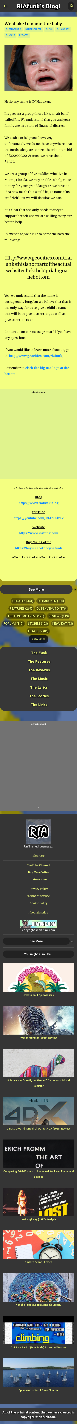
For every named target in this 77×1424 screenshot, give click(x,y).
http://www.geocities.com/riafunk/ (36, 356)
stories (34, 623)
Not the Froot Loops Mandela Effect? (38, 1304)
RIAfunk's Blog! (38, 6)
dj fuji (49, 29)
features (17, 608)
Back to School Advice (38, 1262)
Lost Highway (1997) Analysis (38, 1219)
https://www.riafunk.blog (38, 503)
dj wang (10, 35)
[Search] (72, 6)
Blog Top (38, 855)
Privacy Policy (38, 889)
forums (10, 623)
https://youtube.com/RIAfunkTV (38, 518)
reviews (55, 616)
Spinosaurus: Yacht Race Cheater (38, 1390)
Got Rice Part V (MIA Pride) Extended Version (39, 1347)
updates (23, 35)
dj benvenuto (13, 29)
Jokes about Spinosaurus (38, 995)
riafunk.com (38, 879)
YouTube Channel (38, 865)
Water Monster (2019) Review (38, 1037)
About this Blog (38, 912)
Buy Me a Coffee (38, 872)
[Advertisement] (38, 434)
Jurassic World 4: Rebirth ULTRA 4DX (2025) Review (38, 1128)
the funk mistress (21, 616)
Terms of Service (38, 896)
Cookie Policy (38, 903)
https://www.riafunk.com (38, 533)
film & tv (35, 631)
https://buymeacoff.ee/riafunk (38, 548)
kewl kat (59, 623)
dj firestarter (33, 29)
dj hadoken (63, 29)
